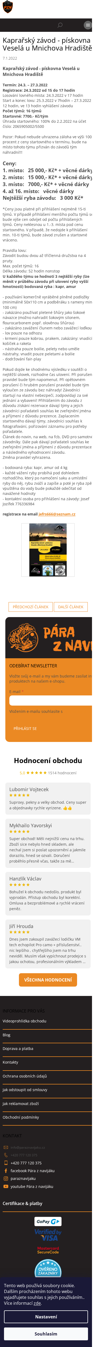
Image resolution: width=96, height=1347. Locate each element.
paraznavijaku (23, 1178)
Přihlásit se (25, 728)
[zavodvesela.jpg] (48, 549)
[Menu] (88, 25)
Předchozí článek (31, 606)
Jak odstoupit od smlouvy (25, 1089)
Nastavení (46, 1317)
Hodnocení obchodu (48, 760)
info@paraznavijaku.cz (28, 1147)
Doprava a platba (18, 1048)
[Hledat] (60, 25)
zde (37, 1303)
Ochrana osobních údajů (25, 1076)
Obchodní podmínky (21, 1117)
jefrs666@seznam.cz (57, 514)
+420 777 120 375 (24, 1155)
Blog (6, 1034)
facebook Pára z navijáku (33, 1170)
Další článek (70, 606)
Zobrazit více (48, 980)
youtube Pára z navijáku (32, 1186)
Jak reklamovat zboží (21, 1103)
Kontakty (10, 1062)
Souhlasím (46, 1334)
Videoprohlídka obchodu (24, 1020)
